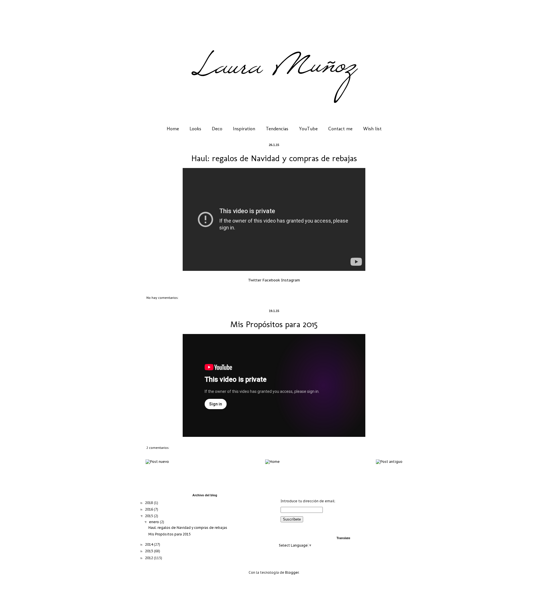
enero (154, 522)
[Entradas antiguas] (389, 461)
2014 (149, 544)
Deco (217, 128)
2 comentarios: (157, 448)
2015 (149, 516)
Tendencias (277, 128)
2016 (149, 509)
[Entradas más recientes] (157, 461)
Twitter (254, 280)
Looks (195, 128)
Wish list (372, 128)
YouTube (308, 128)
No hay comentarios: (162, 298)
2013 (149, 551)
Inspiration (244, 128)
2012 (149, 558)
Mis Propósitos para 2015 (274, 324)
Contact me (340, 128)
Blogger (292, 572)
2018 (149, 503)
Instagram (290, 280)
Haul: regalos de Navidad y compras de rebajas (274, 158)
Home (173, 128)
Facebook (271, 280)
